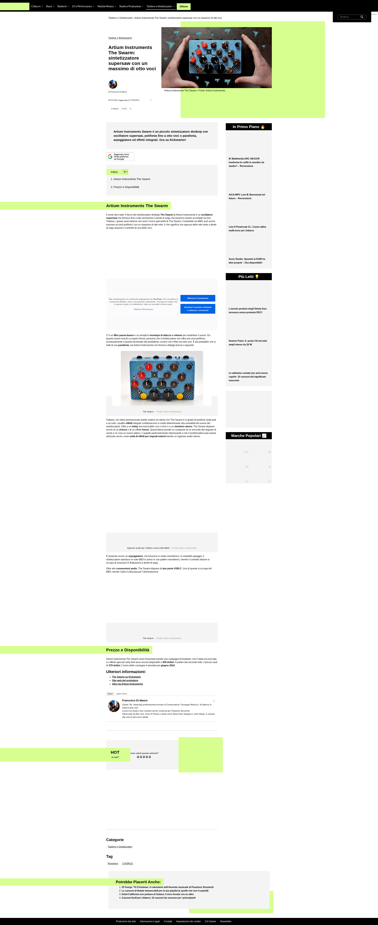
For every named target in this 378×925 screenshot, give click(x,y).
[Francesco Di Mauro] (114, 706)
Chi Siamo (210, 921)
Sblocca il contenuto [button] (197, 298)
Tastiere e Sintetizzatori (159, 6)
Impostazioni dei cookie (188, 921)
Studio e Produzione (130, 6)
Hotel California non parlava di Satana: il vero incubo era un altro (158, 894)
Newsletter (225, 921)
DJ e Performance (82, 6)
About (110, 694)
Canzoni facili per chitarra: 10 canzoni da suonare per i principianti (158, 898)
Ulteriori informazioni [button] (143, 309)
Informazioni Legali (150, 921)
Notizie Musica (106, 6)
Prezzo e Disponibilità (126, 187)
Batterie (62, 6)
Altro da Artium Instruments (127, 684)
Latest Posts (121, 694)
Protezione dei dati (126, 921)
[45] (237, 458)
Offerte (184, 6)
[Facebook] (214, 701)
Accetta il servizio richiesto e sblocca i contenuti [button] (198, 308)
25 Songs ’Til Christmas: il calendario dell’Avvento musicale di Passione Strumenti (168, 887)
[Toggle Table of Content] (123, 171)
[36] (260, 457)
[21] (237, 471)
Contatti (168, 921)
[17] (260, 473)
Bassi (49, 6)
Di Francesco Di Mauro (117, 92)
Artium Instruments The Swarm (132, 179)
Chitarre (36, 6)
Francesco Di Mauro (135, 700)
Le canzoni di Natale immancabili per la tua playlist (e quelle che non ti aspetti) (165, 890)
